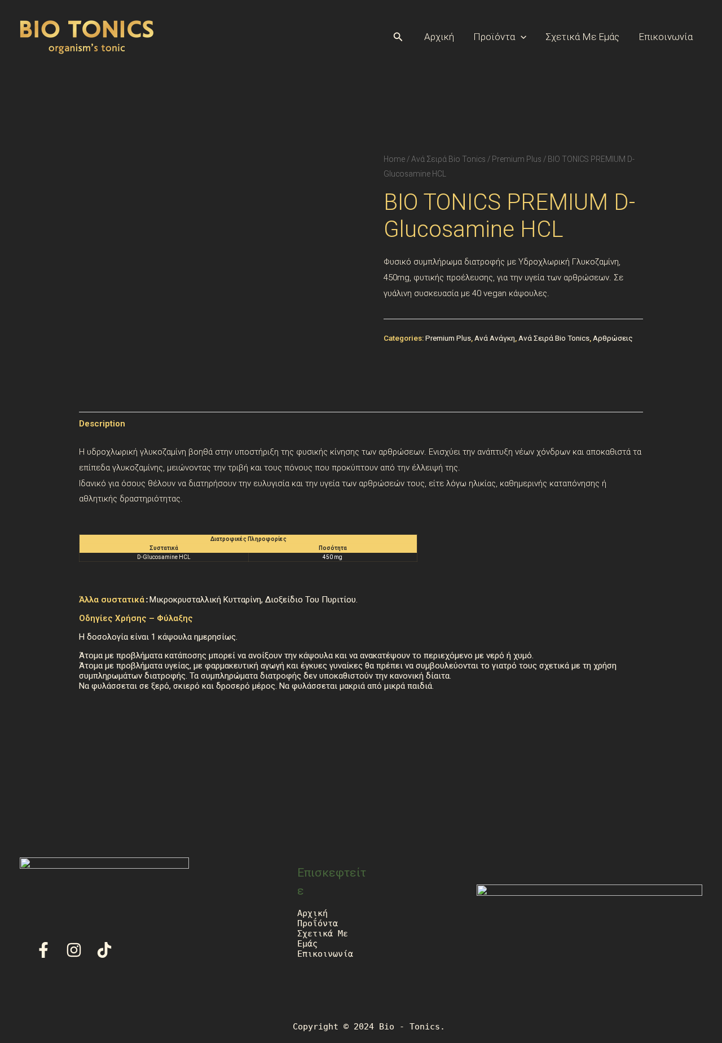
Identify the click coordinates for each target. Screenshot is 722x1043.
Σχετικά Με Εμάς (582, 36)
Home (394, 159)
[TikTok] (104, 950)
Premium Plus (517, 159)
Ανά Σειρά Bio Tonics (448, 159)
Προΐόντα (317, 923)
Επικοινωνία (666, 36)
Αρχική (439, 36)
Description (102, 424)
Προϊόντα (494, 36)
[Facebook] (43, 950)
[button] (398, 37)
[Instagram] (74, 950)
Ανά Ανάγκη (494, 337)
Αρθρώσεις (613, 337)
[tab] (102, 424)
